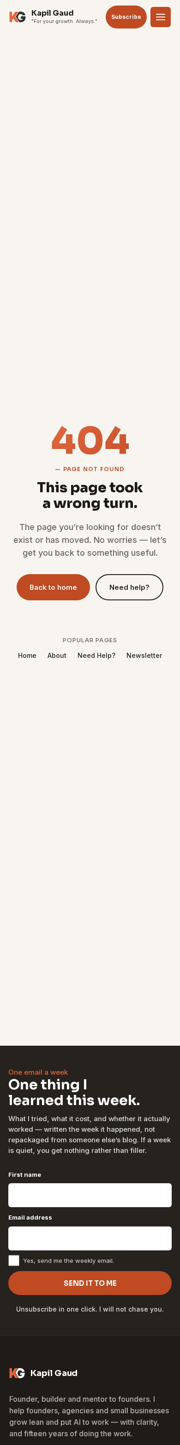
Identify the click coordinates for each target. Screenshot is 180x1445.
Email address (30, 1217)
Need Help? (96, 655)
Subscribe (126, 16)
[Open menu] (160, 17)
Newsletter (144, 655)
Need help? (129, 587)
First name (24, 1174)
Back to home (53, 587)
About (57, 655)
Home (27, 655)
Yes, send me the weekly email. (68, 1260)
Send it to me (90, 1283)
